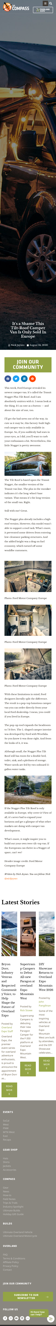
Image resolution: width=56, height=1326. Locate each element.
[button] (45, 3)
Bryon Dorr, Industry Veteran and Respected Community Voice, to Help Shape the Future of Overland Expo (9, 990)
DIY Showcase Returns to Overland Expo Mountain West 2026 (46, 977)
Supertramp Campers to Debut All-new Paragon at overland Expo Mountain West (27, 981)
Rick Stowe (26, 1010)
